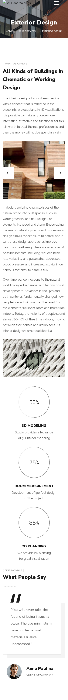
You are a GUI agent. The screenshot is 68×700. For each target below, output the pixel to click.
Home (9, 31)
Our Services (27, 31)
